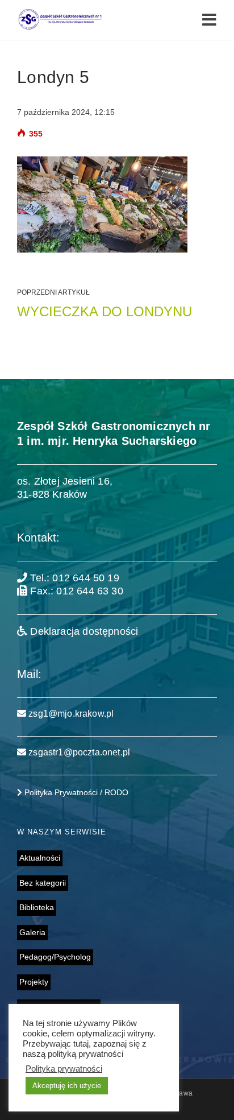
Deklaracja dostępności (82, 631)
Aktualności (39, 857)
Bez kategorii (42, 882)
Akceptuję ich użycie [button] (66, 1085)
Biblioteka (36, 907)
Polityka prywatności (64, 1068)
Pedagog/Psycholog (55, 956)
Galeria (32, 932)
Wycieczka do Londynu (104, 311)
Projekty (33, 981)
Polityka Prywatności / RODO (75, 792)
